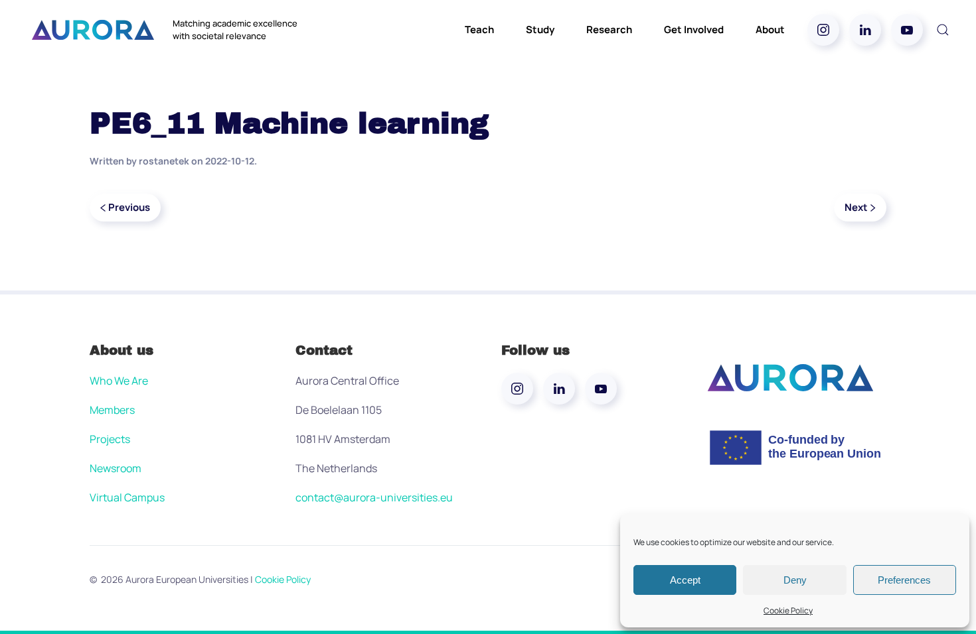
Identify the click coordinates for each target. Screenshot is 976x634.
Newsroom (115, 468)
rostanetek (164, 161)
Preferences (904, 580)
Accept (685, 580)
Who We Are (119, 380)
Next (856, 207)
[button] (942, 30)
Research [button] (609, 29)
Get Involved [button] (694, 29)
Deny (795, 580)
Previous (129, 207)
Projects (110, 439)
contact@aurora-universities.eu (374, 497)
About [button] (770, 29)
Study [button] (540, 29)
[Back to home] (93, 30)
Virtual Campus (127, 497)
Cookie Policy (788, 610)
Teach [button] (479, 29)
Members (112, 410)
